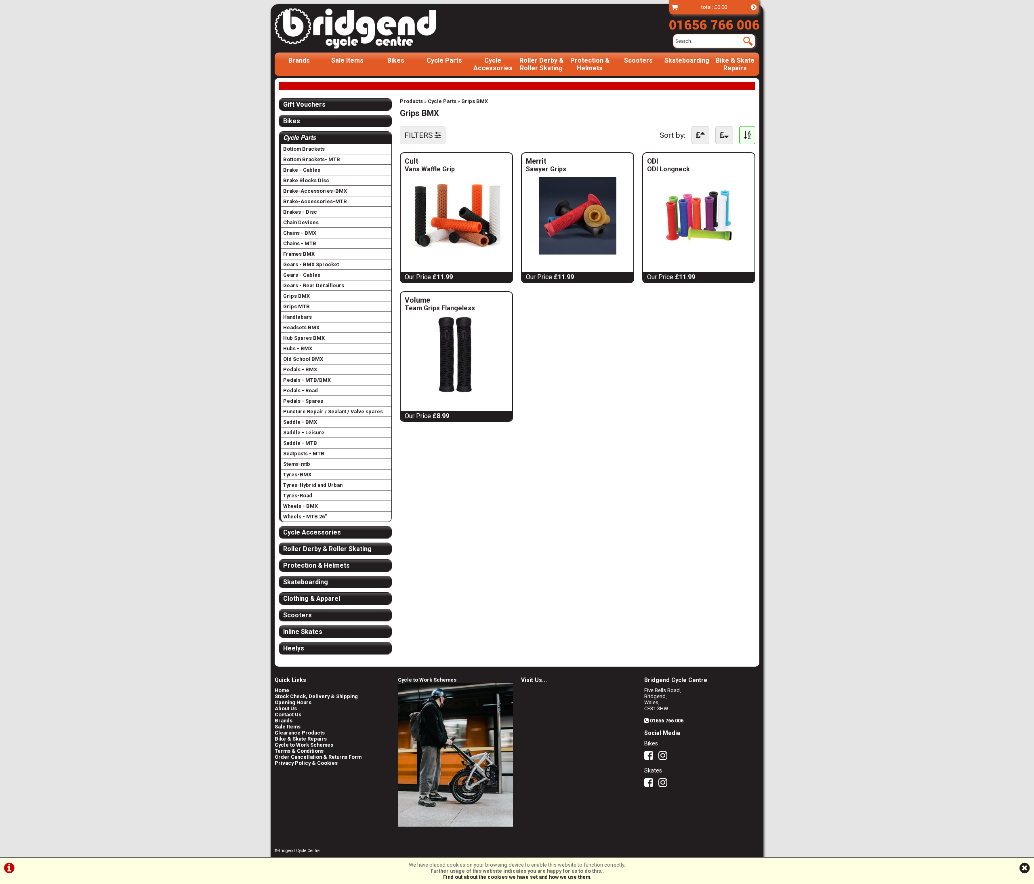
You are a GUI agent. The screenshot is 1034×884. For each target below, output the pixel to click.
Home (282, 690)
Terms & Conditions (299, 751)
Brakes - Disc (300, 212)
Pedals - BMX (300, 369)
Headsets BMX (301, 327)
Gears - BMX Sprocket (311, 264)
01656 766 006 (666, 721)
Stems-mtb (296, 464)
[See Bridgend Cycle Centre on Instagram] (664, 757)
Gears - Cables (301, 275)
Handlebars (297, 317)
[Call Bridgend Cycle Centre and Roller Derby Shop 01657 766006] (714, 23)
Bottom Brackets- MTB (311, 159)
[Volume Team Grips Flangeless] (456, 391)
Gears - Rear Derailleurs (313, 285)
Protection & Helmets (589, 64)
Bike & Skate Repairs (735, 64)
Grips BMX (474, 101)
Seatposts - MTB (303, 453)
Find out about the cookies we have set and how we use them (516, 877)
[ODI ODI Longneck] (698, 252)
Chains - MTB (299, 243)
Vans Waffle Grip (430, 169)
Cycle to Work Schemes (304, 745)
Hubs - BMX (297, 348)
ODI (675, 161)
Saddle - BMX (300, 422)
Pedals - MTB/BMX (307, 380)
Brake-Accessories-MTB (315, 201)
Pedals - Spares (303, 401)
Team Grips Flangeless (440, 308)
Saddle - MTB (300, 443)
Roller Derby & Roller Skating (541, 64)
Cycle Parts (444, 60)
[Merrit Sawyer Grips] (577, 252)
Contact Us (288, 714)
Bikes (395, 60)
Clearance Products (300, 733)
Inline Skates (302, 632)
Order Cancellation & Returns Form (318, 757)
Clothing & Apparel (311, 598)
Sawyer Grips (546, 169)
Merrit (557, 161)
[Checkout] (674, 7)
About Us (286, 708)
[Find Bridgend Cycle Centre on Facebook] (650, 757)
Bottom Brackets (304, 149)
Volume (454, 300)
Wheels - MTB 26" (305, 517)
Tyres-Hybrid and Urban (313, 485)
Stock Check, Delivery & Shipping (316, 696)
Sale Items (347, 60)
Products (411, 101)
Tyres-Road (297, 496)
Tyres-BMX (297, 474)
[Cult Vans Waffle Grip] (456, 252)
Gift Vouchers (304, 104)
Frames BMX (299, 254)
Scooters (638, 60)
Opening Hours (293, 702)
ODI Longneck (668, 169)
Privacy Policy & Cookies (306, 763)
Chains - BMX (299, 233)
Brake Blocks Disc (306, 180)
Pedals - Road (300, 390)
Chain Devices (301, 222)
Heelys (293, 648)
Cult (438, 161)
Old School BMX (303, 359)
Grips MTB (296, 306)
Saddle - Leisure (303, 432)
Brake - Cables (301, 170)
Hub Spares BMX (304, 338)
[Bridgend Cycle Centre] (369, 28)
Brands (299, 60)
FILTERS (419, 135)
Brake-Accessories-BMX (315, 191)
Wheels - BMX (300, 506)
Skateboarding (686, 60)
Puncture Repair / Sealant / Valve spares (333, 411)
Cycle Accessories (493, 64)
